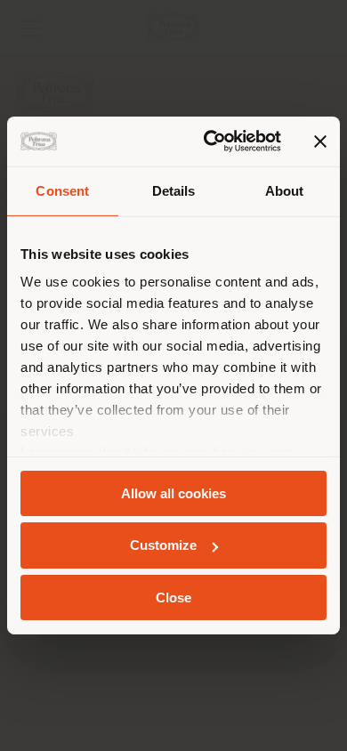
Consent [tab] (62, 190)
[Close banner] (320, 141)
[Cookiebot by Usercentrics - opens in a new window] (210, 141)
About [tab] (284, 190)
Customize (163, 545)
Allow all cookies (173, 492)
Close (173, 597)
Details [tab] (174, 190)
